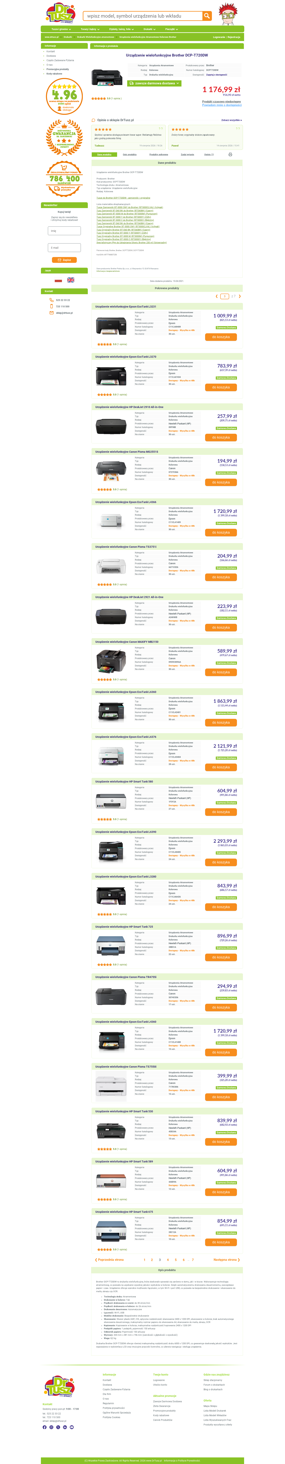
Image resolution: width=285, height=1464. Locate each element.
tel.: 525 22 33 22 (52, 1413)
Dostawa (51, 56)
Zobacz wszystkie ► (232, 120)
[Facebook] (45, 1427)
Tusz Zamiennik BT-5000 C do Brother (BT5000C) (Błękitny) (125, 220)
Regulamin (108, 1403)
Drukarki (148, 29)
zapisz (67, 259)
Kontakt (51, 51)
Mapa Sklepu (210, 1406)
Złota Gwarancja (161, 1406)
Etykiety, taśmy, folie (119, 29)
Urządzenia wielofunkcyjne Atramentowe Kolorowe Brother (147, 37)
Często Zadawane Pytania (60, 60)
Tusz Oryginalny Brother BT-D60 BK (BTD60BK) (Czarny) (123, 230)
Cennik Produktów (162, 1420)
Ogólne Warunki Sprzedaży (117, 1412)
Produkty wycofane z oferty (218, 1424)
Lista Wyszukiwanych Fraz (217, 1420)
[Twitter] (58, 1427)
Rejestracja (234, 37)
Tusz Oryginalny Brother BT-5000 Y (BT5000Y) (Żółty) (122, 233)
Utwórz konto (160, 1384)
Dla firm (107, 1394)
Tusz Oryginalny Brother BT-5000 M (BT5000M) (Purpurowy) (125, 236)
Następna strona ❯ (227, 1260)
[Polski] (58, 284)
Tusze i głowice (60, 29)
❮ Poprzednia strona (109, 1260)
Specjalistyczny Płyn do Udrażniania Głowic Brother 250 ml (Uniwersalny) (132, 242)
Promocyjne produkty (164, 1410)
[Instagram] (51, 1427)
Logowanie (219, 37)
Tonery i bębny (88, 29)
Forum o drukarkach (214, 1384)
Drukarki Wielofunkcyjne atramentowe (95, 37)
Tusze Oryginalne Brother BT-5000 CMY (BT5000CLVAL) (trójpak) (128, 226)
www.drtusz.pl (52, 37)
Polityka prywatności (114, 1408)
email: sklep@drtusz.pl (54, 1421)
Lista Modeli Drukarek (215, 1410)
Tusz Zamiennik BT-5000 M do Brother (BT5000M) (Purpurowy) (127, 214)
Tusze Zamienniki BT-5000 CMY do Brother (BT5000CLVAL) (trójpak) (130, 207)
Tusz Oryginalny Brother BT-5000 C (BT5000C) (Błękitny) (124, 239)
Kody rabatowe (161, 1415)
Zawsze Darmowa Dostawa (167, 1401)
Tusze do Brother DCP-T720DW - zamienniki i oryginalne (123, 198)
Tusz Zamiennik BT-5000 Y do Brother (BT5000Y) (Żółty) (124, 217)
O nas (50, 64)
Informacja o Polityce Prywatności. (182, 1460)
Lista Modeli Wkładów (215, 1415)
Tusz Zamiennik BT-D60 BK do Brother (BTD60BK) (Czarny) (125, 210)
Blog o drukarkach (213, 1389)
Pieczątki (170, 29)
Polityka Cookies (111, 1417)
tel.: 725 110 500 (51, 1417)
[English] (70, 284)
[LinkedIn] (65, 1427)
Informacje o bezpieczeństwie (108, 271)
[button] (230, 154)
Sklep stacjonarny (213, 1380)
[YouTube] (72, 1427)
